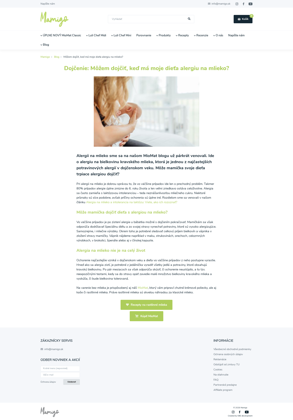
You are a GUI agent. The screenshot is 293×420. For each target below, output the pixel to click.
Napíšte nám (48, 3)
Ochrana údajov (48, 382)
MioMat (143, 288)
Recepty (183, 35)
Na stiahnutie (220, 374)
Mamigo (46, 57)
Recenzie (202, 35)
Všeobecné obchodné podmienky (232, 349)
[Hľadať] (189, 19)
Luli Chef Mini (122, 35)
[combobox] (151, 19)
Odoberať (71, 382)
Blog (45, 45)
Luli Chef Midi (97, 35)
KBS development (245, 416)
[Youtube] (250, 4)
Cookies (217, 369)
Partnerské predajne (225, 385)
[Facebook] (243, 4)
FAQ (215, 379)
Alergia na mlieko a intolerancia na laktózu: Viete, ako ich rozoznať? (131, 202)
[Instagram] (237, 4)
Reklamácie (219, 359)
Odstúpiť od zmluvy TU (226, 364)
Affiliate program (222, 390)
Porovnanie (143, 35)
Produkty (164, 35)
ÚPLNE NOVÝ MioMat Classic (61, 35)
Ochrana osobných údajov (228, 354)
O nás (219, 35)
